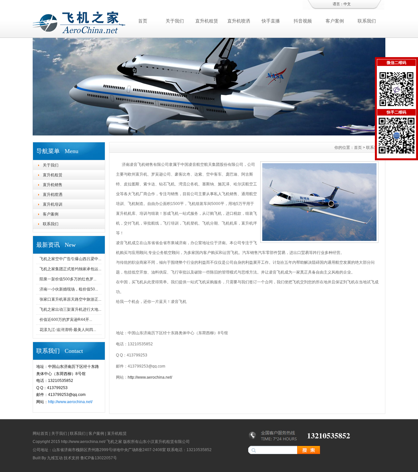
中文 (347, 4)
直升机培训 (52, 204)
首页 (142, 21)
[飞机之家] (209, 133)
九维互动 (55, 458)
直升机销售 (52, 184)
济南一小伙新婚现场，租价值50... (69, 289)
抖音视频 (303, 21)
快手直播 (271, 21)
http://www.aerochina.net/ (70, 402)
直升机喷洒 (238, 21)
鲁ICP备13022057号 (98, 458)
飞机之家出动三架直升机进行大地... (70, 309)
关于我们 (175, 21)
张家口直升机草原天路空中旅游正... (70, 299)
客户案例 (335, 21)
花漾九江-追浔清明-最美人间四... (68, 329)
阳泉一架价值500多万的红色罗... (68, 279)
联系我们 (367, 21)
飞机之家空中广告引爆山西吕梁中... (70, 259)
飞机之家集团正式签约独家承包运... (70, 269)
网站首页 (40, 433)
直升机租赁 (206, 21)
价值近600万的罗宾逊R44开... (66, 319)
